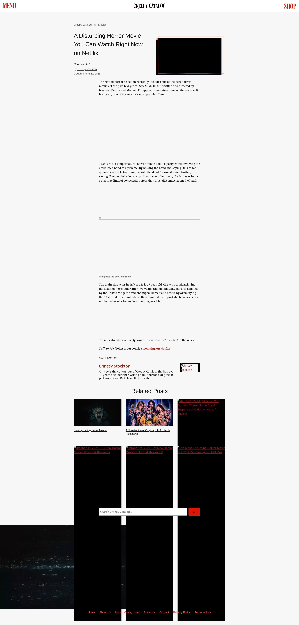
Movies (102, 24)
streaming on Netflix (155, 348)
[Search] (194, 512)
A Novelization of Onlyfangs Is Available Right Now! (148, 432)
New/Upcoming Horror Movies (90, 430)
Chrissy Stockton (87, 69)
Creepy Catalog (83, 24)
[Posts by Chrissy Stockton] (190, 370)
